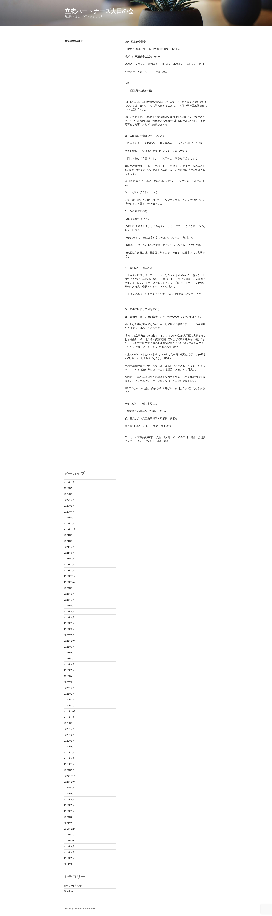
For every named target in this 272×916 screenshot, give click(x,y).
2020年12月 (70, 770)
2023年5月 (69, 611)
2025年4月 (69, 511)
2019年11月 (70, 834)
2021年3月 (69, 752)
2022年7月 (69, 658)
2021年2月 (69, 758)
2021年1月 (69, 764)
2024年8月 (69, 541)
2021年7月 (69, 729)
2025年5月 (69, 505)
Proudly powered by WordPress (79, 908)
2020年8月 (69, 793)
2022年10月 (70, 641)
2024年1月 (69, 570)
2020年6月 (69, 799)
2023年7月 (69, 600)
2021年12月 (70, 699)
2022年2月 (69, 688)
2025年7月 (69, 500)
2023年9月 (69, 588)
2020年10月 (70, 782)
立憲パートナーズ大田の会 (99, 11)
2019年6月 (69, 864)
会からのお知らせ (73, 885)
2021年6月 (69, 735)
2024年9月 (69, 535)
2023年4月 (69, 617)
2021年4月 (69, 746)
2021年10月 (70, 711)
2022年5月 (69, 670)
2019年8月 (69, 852)
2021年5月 (69, 740)
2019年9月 (69, 846)
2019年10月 (70, 840)
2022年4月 (69, 676)
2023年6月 (69, 605)
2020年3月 (69, 811)
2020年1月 (69, 823)
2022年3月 (69, 682)
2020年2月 (69, 817)
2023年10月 (70, 582)
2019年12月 (70, 829)
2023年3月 (69, 623)
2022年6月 (69, 664)
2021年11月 (70, 705)
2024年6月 (69, 553)
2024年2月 (69, 564)
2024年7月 (69, 547)
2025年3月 (69, 517)
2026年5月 (69, 488)
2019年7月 (69, 858)
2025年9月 (69, 494)
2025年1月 (69, 523)
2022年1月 (69, 693)
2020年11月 (70, 776)
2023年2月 (69, 629)
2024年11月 (70, 529)
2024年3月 (69, 558)
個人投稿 (68, 891)
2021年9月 (69, 717)
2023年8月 (69, 594)
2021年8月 (69, 723)
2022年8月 (69, 652)
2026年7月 (69, 482)
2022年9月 (69, 647)
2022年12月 (70, 635)
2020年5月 (69, 805)
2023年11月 (70, 576)
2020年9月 (69, 787)
